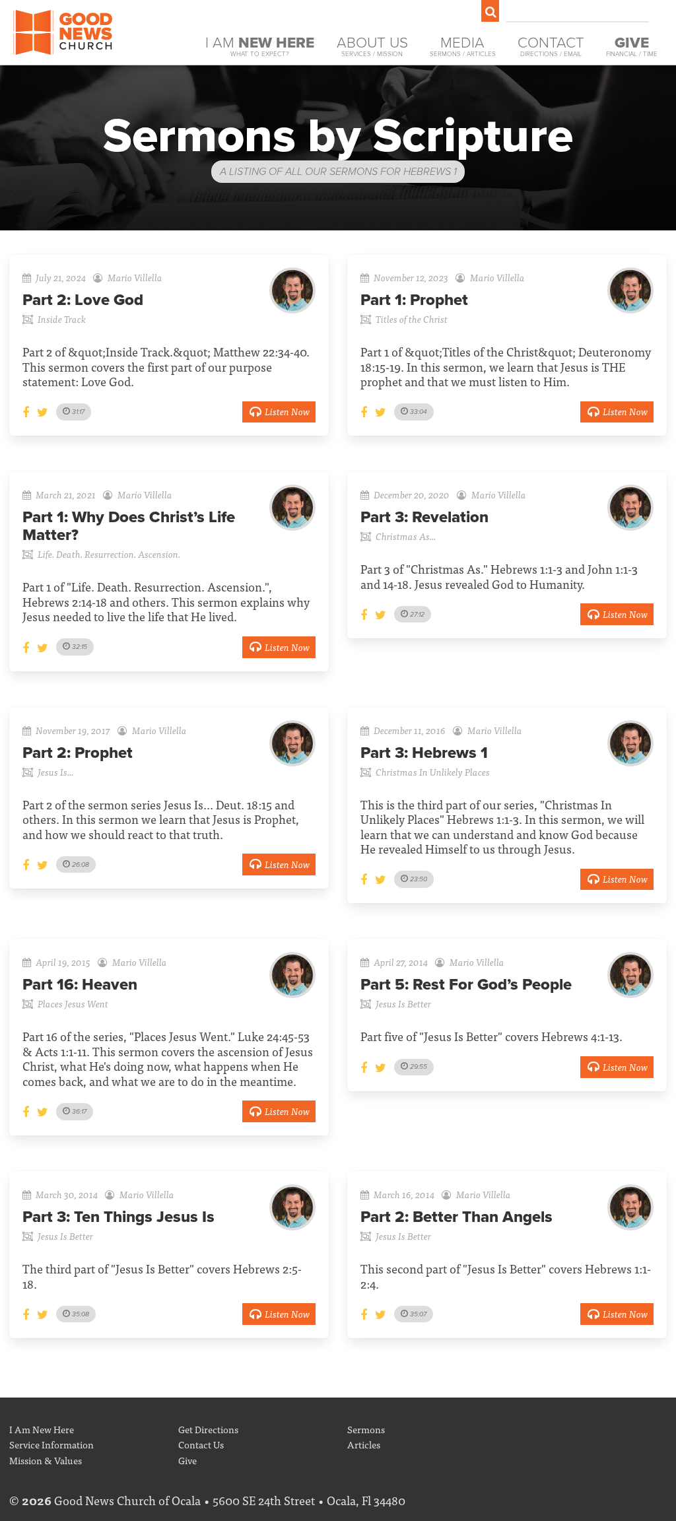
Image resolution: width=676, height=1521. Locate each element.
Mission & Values (45, 1460)
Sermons (366, 1428)
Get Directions (208, 1428)
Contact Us (201, 1444)
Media (463, 46)
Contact (551, 46)
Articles (363, 1444)
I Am (259, 46)
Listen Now (287, 411)
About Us (372, 46)
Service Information (51, 1444)
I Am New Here (41, 1428)
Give (187, 1460)
